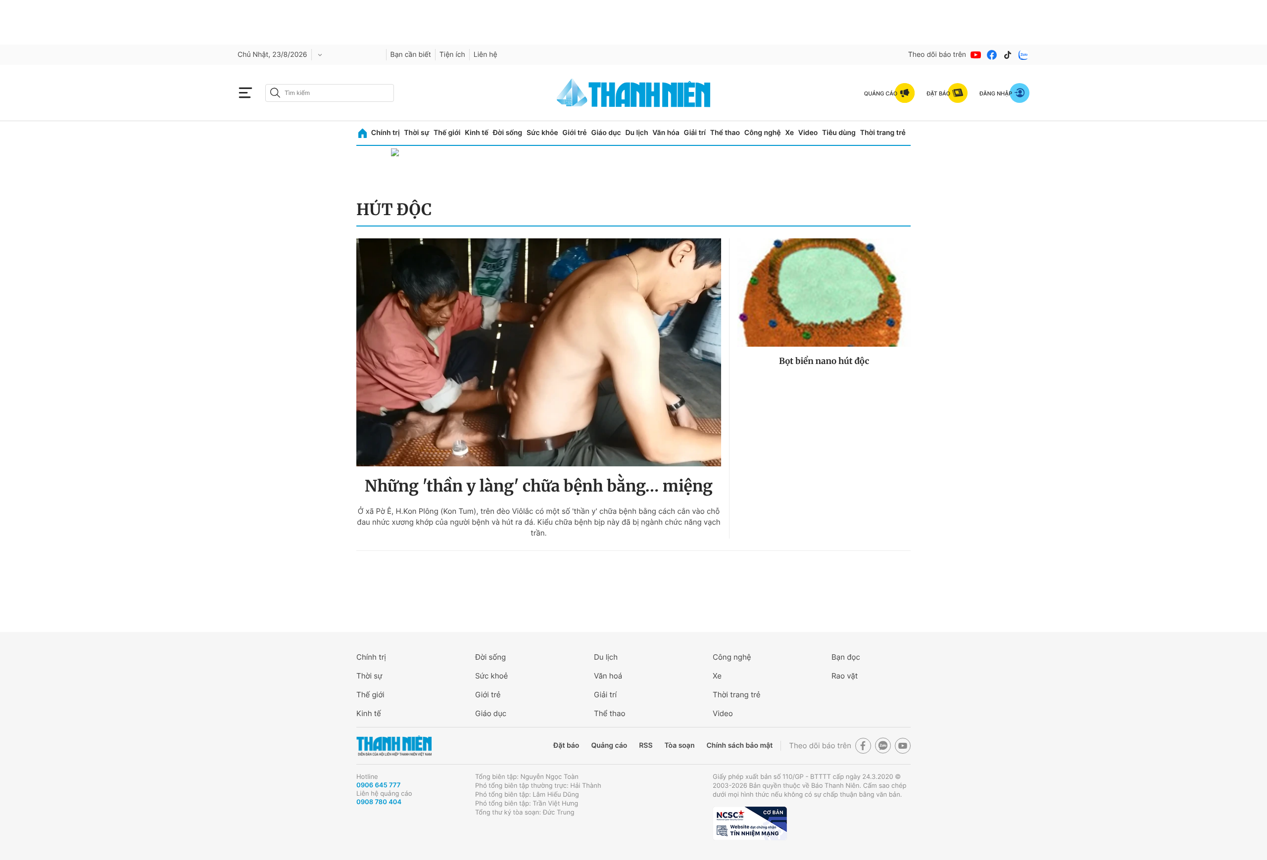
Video (808, 133)
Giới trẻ (574, 133)
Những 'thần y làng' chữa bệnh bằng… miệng (539, 486)
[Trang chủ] (362, 133)
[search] (329, 93)
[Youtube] (976, 55)
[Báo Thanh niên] (394, 746)
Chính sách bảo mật (739, 745)
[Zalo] (1023, 55)
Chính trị (385, 133)
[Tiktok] (1008, 55)
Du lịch (636, 133)
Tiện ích (452, 54)
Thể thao (725, 133)
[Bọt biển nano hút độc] (824, 292)
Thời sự (416, 133)
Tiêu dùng (839, 133)
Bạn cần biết (410, 54)
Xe (789, 133)
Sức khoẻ (491, 675)
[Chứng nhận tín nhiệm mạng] (750, 823)
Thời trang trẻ (883, 133)
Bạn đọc (845, 657)
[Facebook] (992, 55)
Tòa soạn (680, 745)
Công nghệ (762, 133)
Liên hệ (485, 54)
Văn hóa (666, 133)
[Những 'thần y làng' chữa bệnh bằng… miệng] (538, 352)
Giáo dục (606, 133)
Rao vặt (844, 675)
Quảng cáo (609, 745)
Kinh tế (476, 133)
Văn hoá (608, 675)
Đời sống (507, 133)
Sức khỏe (542, 133)
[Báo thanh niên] (633, 93)
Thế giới (447, 133)
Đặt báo (566, 745)
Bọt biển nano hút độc (824, 361)
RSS (645, 745)
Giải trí (695, 133)
